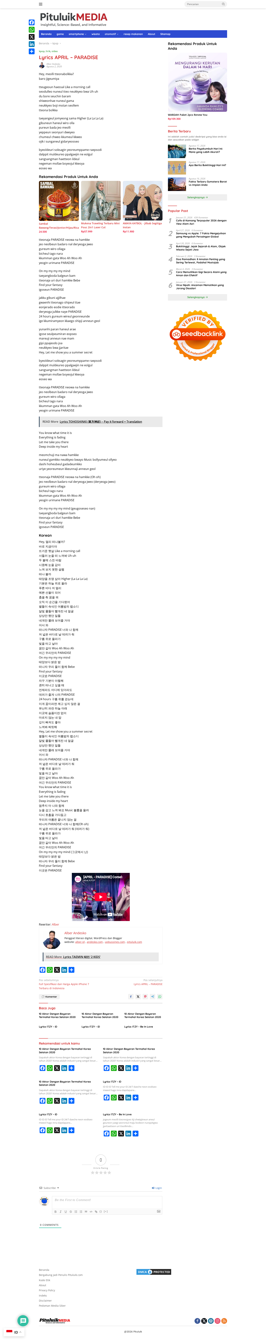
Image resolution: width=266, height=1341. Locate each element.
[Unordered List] (80, 1212)
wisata (96, 34)
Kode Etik (44, 1280)
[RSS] (224, 1321)
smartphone (76, 34)
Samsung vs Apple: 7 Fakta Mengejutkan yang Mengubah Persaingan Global (201, 235)
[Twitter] (204, 1321)
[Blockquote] (85, 1212)
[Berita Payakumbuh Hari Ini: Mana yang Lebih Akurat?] (177, 151)
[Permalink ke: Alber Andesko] (42, 65)
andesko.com (95, 942)
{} (101, 1211)
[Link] (96, 1212)
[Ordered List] (75, 1212)
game (60, 34)
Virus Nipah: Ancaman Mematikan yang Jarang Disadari (200, 286)
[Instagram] (217, 1321)
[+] (106, 1211)
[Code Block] (91, 1212)
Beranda (46, 34)
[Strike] (70, 1212)
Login (158, 1188)
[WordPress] (211, 1321)
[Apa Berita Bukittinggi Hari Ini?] (177, 168)
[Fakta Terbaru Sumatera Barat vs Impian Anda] (177, 184)
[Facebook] (31, 22)
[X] (31, 37)
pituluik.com (134, 942)
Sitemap (165, 34)
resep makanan (133, 34)
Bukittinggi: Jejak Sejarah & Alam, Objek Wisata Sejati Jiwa (201, 248)
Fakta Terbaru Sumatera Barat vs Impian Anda (208, 183)
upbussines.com (115, 942)
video (55, 51)
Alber (55, 924)
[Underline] (65, 1212)
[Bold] (55, 1212)
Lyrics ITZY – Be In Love (138, 1026)
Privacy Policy (47, 1290)
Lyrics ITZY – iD (48, 1026)
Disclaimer (45, 1300)
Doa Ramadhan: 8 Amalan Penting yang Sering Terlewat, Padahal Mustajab (200, 261)
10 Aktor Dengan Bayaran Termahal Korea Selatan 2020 (57, 1015)
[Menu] (41, 4)
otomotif (110, 34)
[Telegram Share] (152, 996)
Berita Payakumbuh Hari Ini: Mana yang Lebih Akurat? (206, 150)
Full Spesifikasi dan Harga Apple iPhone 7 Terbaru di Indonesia (64, 984)
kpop (42, 51)
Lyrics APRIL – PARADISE (148, 982)
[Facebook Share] (131, 996)
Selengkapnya (196, 197)
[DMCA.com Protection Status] (154, 1271)
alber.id (80, 942)
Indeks (43, 1295)
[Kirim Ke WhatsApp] (159, 996)
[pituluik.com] (73, 19)
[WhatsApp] (31, 29)
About (151, 34)
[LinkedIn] (31, 44)
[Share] (31, 51)
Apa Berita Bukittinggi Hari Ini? (207, 165)
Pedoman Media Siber (52, 1305)
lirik (48, 51)
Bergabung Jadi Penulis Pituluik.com (61, 1275)
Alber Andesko (53, 63)
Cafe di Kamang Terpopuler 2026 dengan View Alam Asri (201, 222)
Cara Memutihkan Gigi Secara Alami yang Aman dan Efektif (201, 273)
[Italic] (60, 1212)
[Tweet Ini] (138, 996)
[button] (223, 4)
